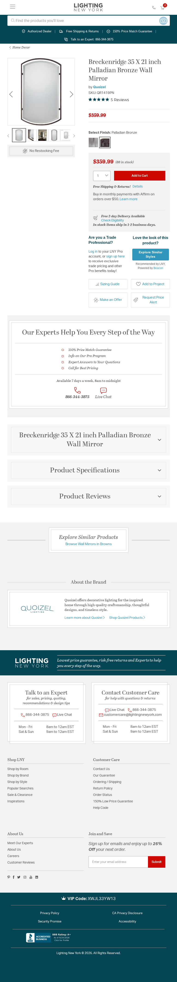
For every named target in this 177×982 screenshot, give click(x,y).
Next (71, 94)
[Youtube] (31, 877)
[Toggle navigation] (12, 7)
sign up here (115, 256)
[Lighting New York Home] (88, 7)
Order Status (102, 795)
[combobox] (88, 20)
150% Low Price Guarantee (113, 801)
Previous (10, 94)
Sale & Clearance (19, 795)
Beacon (158, 268)
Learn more (129, 199)
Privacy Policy (49, 913)
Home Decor (21, 47)
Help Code (100, 808)
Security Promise (49, 921)
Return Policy (102, 788)
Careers (13, 856)
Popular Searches (20, 788)
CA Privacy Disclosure (127, 913)
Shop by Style (17, 782)
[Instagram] (25, 877)
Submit (157, 862)
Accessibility (127, 921)
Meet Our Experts (20, 843)
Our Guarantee (104, 775)
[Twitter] (19, 877)
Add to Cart (140, 175)
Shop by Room (17, 769)
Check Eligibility (112, 220)
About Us (14, 849)
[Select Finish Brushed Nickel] (93, 142)
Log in (92, 251)
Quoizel (99, 87)
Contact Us (101, 769)
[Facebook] (13, 877)
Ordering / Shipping (107, 782)
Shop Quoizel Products (126, 617)
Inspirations (15, 801)
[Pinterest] (8, 877)
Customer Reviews (21, 862)
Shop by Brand (18, 775)
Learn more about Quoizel (84, 617)
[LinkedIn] (36, 877)
